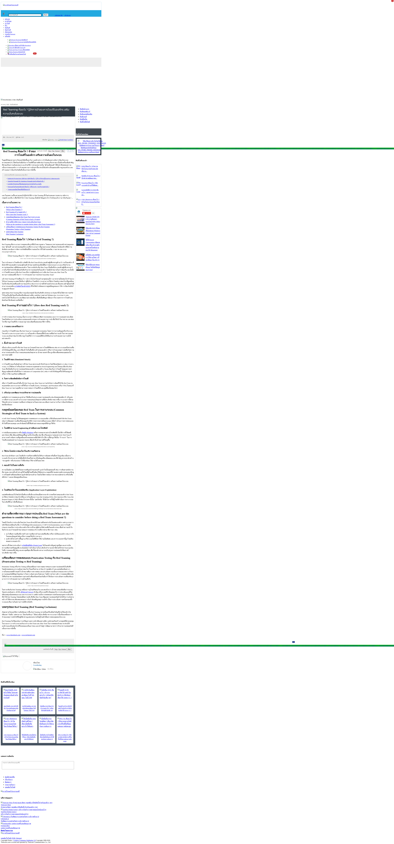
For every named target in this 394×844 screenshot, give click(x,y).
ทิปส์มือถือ (83, 119)
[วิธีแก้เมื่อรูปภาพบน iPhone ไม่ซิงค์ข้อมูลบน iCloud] (80, 270)
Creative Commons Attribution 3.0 (24, 840)
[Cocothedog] (62, 139)
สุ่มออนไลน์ (21, 52)
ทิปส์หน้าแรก (84, 109)
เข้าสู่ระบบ (67, 15)
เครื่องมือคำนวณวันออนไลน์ (17, 54)
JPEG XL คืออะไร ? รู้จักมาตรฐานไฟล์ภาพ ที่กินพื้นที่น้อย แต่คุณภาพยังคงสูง (65, 738)
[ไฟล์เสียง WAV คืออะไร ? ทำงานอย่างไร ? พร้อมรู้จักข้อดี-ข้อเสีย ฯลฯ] (47, 694)
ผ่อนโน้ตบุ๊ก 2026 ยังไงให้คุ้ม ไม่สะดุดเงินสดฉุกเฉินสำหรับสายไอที (11, 708)
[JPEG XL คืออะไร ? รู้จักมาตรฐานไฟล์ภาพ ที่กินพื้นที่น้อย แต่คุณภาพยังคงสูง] (64, 722)
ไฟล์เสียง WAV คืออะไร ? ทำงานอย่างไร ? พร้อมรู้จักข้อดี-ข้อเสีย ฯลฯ (47, 708)
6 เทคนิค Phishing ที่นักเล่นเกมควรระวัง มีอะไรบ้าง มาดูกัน (24, 184)
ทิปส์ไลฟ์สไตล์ (14, 104)
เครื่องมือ (7, 36)
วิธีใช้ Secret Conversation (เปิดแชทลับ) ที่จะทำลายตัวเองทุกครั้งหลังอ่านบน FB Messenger (93, 245)
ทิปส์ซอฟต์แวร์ (85, 111)
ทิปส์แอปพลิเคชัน (86, 114)
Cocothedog (37, 665)
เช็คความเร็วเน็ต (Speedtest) (22, 45)
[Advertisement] (197, 82)
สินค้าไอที (8, 30)
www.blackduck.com (13, 635)
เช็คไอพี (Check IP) (19, 47)
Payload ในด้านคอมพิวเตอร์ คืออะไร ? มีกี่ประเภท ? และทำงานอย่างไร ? (28, 187)
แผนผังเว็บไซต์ (10, 787)
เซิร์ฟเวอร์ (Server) (27, 592)
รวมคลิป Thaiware (10, 34)
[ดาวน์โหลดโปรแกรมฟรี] (10, 5)
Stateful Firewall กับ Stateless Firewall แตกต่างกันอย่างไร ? (26, 181)
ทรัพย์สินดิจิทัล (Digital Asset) (32, 545)
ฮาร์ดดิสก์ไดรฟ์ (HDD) (22, 286)
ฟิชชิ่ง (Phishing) (27, 432)
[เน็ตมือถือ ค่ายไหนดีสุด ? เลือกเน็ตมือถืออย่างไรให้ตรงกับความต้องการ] (47, 722)
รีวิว (6, 25)
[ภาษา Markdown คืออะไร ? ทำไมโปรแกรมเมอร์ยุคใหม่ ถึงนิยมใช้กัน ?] (11, 722)
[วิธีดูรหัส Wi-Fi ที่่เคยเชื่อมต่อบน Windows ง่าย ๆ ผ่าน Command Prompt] (80, 233)
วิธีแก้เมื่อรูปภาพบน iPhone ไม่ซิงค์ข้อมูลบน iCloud (93, 267)
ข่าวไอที (7, 23)
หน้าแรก (7, 19)
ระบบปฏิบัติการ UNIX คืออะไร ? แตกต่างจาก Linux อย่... (90, 192)
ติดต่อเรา (8, 782)
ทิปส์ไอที (7, 27)
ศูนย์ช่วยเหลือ (10, 777)
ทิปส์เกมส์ (83, 117)
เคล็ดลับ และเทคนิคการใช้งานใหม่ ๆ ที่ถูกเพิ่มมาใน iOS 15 (93, 257)
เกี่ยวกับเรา (9, 779)
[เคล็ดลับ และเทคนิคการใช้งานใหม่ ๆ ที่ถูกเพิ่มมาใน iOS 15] (80, 260)
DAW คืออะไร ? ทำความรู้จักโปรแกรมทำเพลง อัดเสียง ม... (89, 168)
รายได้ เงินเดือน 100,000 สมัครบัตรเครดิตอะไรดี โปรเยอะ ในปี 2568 (29, 708)
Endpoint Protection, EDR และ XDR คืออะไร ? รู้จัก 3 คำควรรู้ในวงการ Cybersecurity (34, 178)
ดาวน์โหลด (8, 21)
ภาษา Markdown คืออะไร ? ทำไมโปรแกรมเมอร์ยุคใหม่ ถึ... (90, 202)
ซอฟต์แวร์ (24, 40)
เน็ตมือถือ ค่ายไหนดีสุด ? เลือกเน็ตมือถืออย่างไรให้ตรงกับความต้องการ (47, 737)
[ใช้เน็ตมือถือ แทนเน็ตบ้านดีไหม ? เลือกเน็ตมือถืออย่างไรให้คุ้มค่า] (29, 722)
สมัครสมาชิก (58, 15)
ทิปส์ (8, 104)
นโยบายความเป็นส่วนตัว (27, 836)
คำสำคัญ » (15, 656)
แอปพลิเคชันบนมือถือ (29, 42)
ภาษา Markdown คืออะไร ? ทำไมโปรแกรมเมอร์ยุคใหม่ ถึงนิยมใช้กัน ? (11, 737)
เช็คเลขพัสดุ (26, 50)
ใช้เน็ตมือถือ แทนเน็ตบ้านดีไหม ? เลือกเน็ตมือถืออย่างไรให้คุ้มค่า (29, 737)
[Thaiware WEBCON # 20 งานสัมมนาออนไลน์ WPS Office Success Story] (80, 222)
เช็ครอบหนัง (8, 32)
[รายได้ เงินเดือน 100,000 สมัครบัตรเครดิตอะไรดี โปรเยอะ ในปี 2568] (29, 694)
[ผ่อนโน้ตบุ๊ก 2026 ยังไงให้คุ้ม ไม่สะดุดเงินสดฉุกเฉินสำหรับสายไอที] (11, 694)
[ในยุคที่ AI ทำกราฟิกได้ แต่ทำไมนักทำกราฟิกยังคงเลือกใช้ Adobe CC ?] (64, 694)
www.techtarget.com (28, 635)
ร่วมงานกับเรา (10, 784)
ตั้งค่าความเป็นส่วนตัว (9, 836)
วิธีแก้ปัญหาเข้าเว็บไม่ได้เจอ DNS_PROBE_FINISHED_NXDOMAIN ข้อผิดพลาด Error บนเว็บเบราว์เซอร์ (89, 150)
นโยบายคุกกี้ (42, 836)
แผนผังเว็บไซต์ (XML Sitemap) (11, 838)
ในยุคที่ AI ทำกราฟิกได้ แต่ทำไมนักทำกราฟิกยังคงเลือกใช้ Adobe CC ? (65, 708)
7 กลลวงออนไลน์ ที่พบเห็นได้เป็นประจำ (19, 189)
